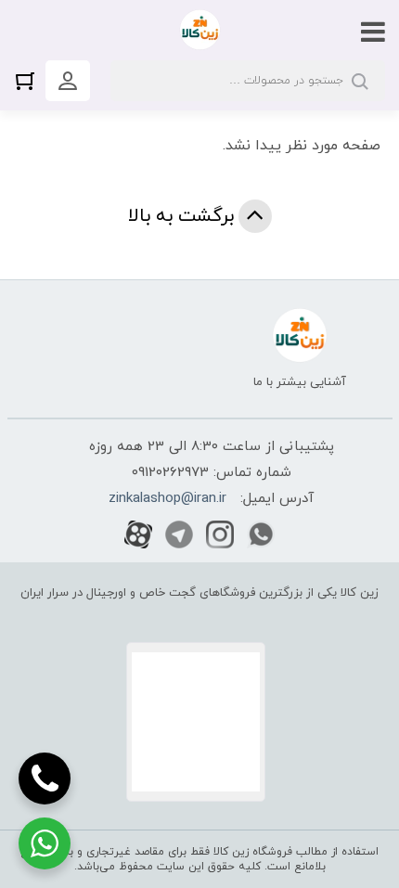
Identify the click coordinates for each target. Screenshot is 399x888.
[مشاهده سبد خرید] (29, 80)
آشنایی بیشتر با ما (299, 382)
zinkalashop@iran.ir (167, 498)
